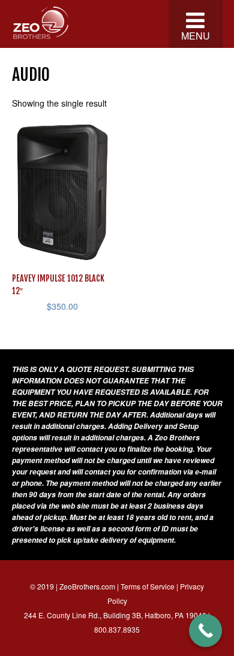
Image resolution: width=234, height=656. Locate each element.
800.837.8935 (117, 629)
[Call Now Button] (205, 630)
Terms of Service (148, 586)
